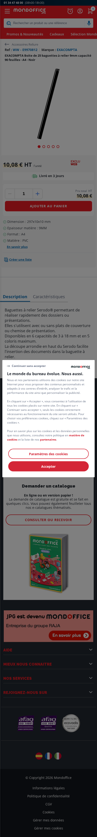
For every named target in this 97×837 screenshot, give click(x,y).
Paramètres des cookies (48, 453)
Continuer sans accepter (29, 366)
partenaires (48, 439)
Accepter (48, 466)
